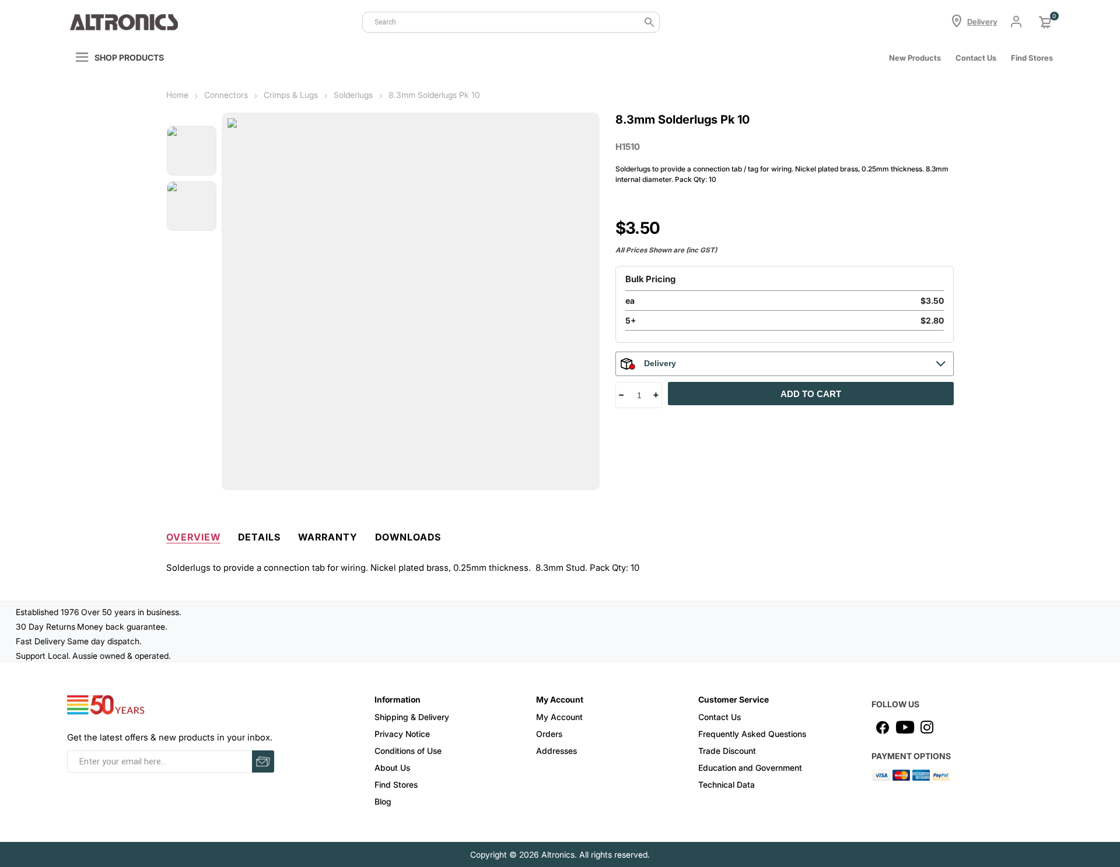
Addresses (556, 751)
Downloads (408, 537)
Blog (382, 801)
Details (259, 537)
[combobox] (511, 22)
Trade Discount (727, 751)
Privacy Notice (402, 734)
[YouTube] (904, 727)
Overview (193, 537)
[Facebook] (882, 727)
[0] (1045, 22)
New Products (915, 57)
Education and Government (750, 768)
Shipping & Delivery (411, 717)
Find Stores (396, 784)
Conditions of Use (408, 751)
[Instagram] (927, 727)
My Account (559, 717)
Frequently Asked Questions (752, 734)
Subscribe (263, 761)
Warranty (328, 537)
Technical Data (726, 784)
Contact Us (976, 57)
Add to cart (810, 394)
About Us (392, 768)
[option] (191, 150)
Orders (549, 734)
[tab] (193, 534)
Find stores (1032, 57)
